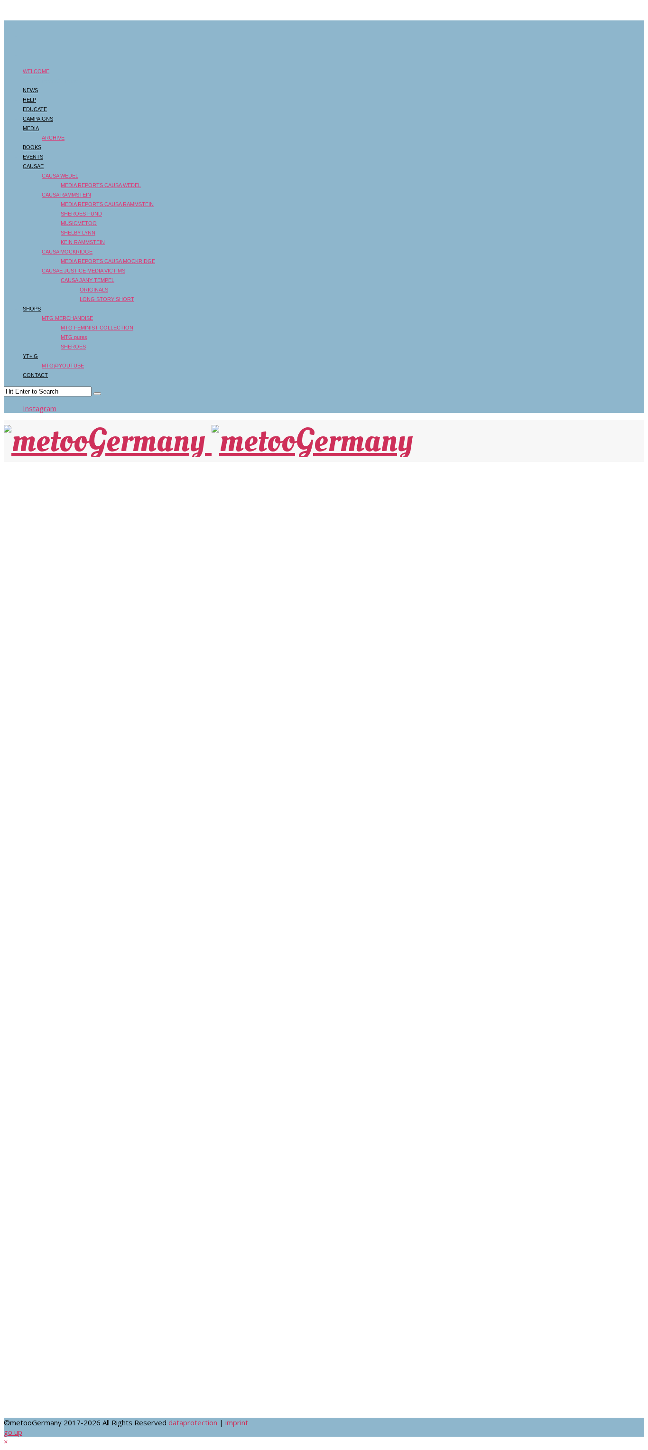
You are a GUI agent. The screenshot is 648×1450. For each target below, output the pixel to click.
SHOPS (32, 308)
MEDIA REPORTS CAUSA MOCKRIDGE (108, 261)
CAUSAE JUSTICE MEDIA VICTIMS (83, 270)
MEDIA (31, 128)
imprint (236, 1422)
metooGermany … (63, 81)
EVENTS (33, 157)
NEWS (30, 90)
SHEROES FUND (81, 214)
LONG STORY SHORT (107, 299)
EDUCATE (35, 109)
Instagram (39, 408)
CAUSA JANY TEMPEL (87, 280)
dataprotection (192, 1422)
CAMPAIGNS (38, 119)
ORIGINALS (94, 289)
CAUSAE (33, 166)
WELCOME (36, 71)
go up (13, 1432)
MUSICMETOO (79, 223)
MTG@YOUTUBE (63, 365)
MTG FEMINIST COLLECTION (97, 327)
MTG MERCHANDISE (67, 318)
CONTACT (35, 375)
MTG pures (74, 337)
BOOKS (32, 147)
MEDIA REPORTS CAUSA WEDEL (101, 185)
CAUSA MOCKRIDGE (67, 251)
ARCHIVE (53, 138)
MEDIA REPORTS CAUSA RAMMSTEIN (107, 204)
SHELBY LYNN (78, 232)
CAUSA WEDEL (60, 176)
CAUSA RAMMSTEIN (66, 195)
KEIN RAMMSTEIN (83, 242)
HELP (29, 100)
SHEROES (73, 346)
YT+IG (30, 356)
